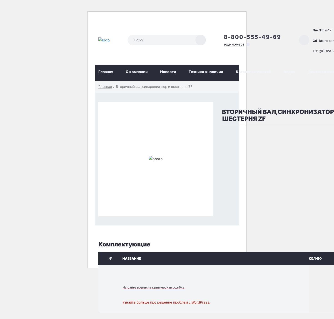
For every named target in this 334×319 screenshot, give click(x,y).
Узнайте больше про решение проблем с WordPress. (166, 302)
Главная (105, 71)
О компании (137, 71)
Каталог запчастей (253, 71)
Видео (289, 71)
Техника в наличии (206, 71)
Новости (168, 71)
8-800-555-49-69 (252, 37)
